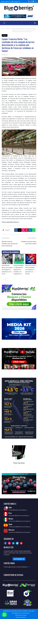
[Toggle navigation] (4, 23)
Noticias (8, 28)
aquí (29, 567)
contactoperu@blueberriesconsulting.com (19, 515)
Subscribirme (19, 559)
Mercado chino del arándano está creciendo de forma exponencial (9, 243)
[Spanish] (29, 1)
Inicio (3, 28)
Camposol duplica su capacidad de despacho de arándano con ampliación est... (19, 269)
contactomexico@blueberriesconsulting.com (19, 521)
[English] (31, 1)
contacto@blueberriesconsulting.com (18, 510)
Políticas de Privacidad (20, 615)
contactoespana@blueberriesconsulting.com (19, 526)
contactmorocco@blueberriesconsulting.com (20, 532)
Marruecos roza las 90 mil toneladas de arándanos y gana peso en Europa (30, 269)
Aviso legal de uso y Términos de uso (21, 613)
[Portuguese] (35, 1)
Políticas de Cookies (21, 617)
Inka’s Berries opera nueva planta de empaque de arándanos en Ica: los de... (7, 269)
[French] (33, 1)
